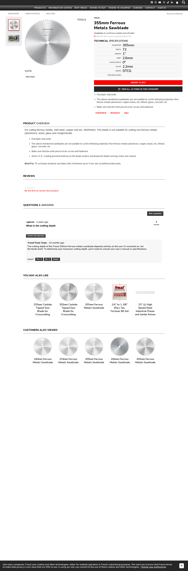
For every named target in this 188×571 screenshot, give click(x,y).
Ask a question (155, 214)
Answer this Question (35, 236)
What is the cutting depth (41, 225)
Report (56, 259)
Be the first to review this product (41, 191)
